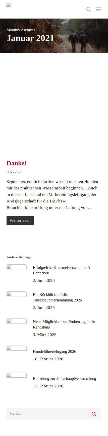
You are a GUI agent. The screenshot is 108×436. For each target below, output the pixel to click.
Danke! (17, 163)
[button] (98, 9)
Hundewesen (14, 172)
